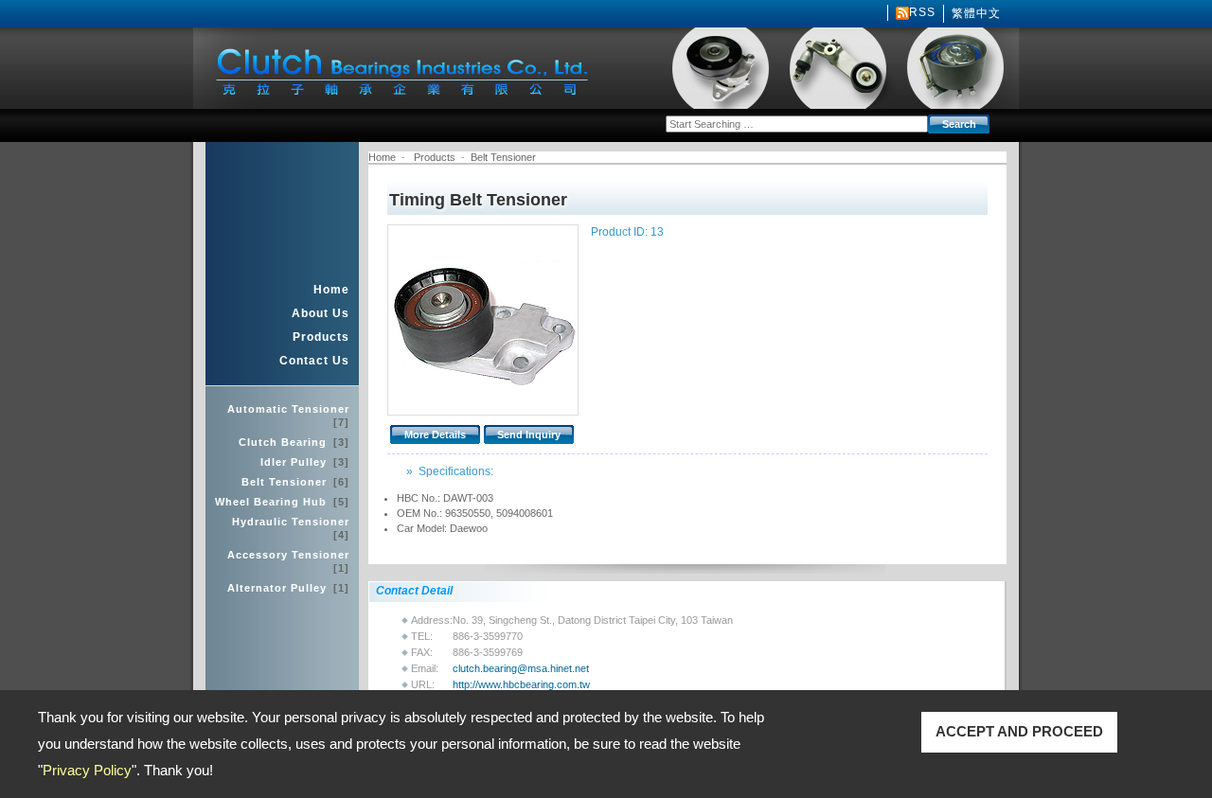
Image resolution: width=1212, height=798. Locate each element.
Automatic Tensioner (288, 415)
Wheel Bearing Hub (282, 501)
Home (331, 289)
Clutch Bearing (294, 442)
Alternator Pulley (288, 588)
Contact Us (314, 360)
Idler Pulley (304, 462)
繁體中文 (976, 13)
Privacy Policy (87, 770)
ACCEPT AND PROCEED (1019, 731)
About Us (320, 313)
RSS (922, 12)
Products (321, 337)
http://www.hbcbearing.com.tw (521, 684)
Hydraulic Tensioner (290, 528)
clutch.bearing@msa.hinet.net (521, 668)
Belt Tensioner (295, 482)
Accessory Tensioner (288, 561)
